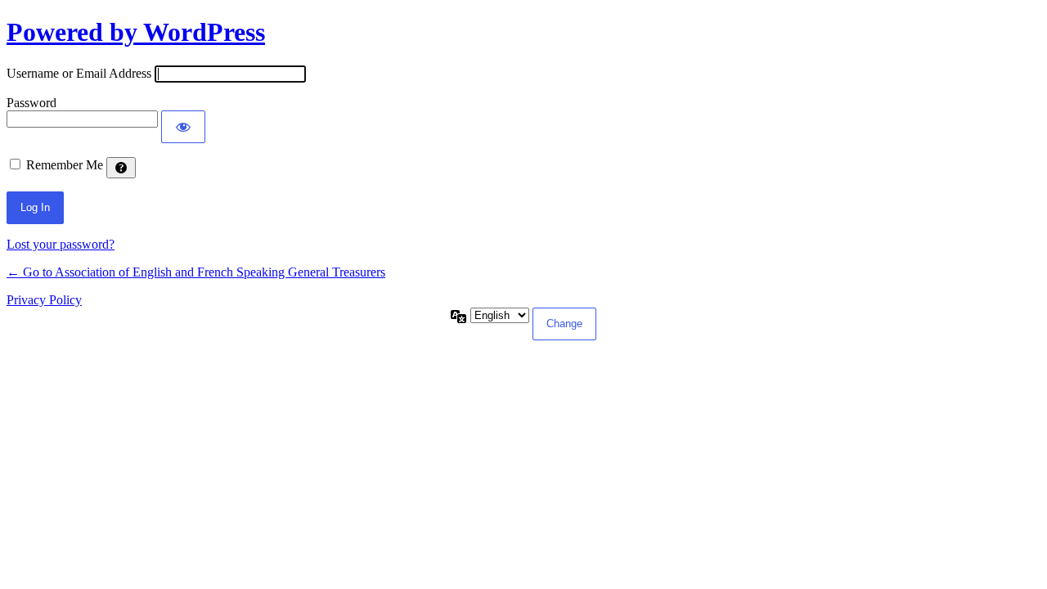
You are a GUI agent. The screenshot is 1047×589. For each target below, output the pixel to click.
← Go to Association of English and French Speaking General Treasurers (196, 272)
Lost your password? (61, 244)
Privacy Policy (44, 300)
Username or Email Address (79, 73)
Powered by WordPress (136, 32)
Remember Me (64, 165)
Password (31, 103)
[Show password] (183, 126)
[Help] (121, 167)
